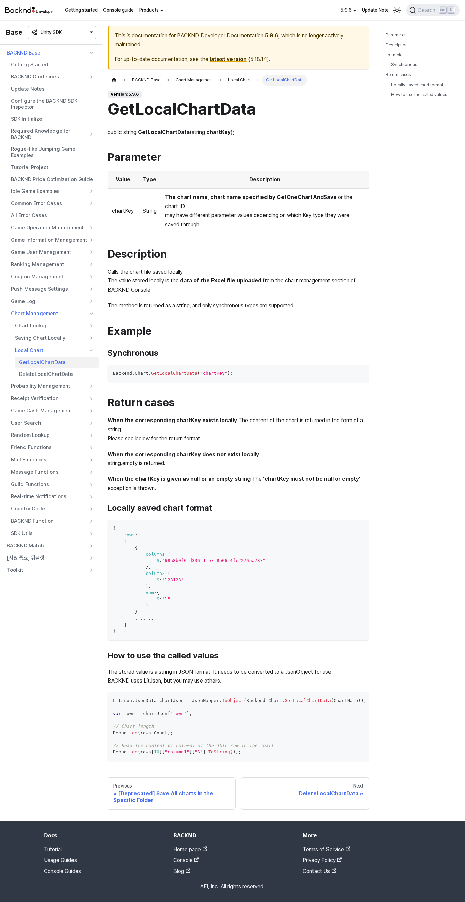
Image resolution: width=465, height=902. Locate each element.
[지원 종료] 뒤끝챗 (25, 558)
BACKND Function (32, 521)
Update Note (375, 10)
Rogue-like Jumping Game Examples (43, 152)
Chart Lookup (31, 326)
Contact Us (316, 871)
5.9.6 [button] (346, 10)
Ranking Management (37, 264)
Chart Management (34, 313)
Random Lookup (30, 435)
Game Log (23, 301)
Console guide (118, 10)
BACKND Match (25, 545)
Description (397, 44)
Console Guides (62, 871)
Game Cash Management (41, 411)
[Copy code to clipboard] (360, 373)
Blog (178, 871)
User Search (26, 423)
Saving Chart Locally (40, 338)
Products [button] (149, 10)
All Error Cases (29, 215)
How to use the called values (419, 94)
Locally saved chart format (417, 84)
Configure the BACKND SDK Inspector (44, 104)
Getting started (81, 10)
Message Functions (35, 472)
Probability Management (40, 386)
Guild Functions (30, 484)
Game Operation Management (47, 228)
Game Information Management (49, 240)
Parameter (396, 34)
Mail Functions (28, 460)
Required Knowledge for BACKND (40, 134)
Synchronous (404, 64)
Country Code (28, 509)
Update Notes (28, 89)
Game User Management (41, 252)
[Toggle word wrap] (348, 700)
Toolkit (15, 570)
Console (183, 860)
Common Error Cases (36, 203)
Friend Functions (31, 447)
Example (394, 54)
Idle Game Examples (35, 191)
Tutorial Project (29, 167)
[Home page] (114, 80)
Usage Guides (60, 860)
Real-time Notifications (38, 496)
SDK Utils (22, 533)
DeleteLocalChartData (46, 374)
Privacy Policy (319, 860)
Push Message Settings (39, 289)
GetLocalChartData (42, 362)
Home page (187, 849)
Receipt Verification (35, 398)
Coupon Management (37, 277)
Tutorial (53, 849)
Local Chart (29, 350)
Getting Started (29, 65)
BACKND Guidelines (35, 77)
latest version (228, 59)
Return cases (398, 74)
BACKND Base (24, 53)
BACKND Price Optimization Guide (52, 179)
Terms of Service (323, 849)
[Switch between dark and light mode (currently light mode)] (396, 10)
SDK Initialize (26, 119)
